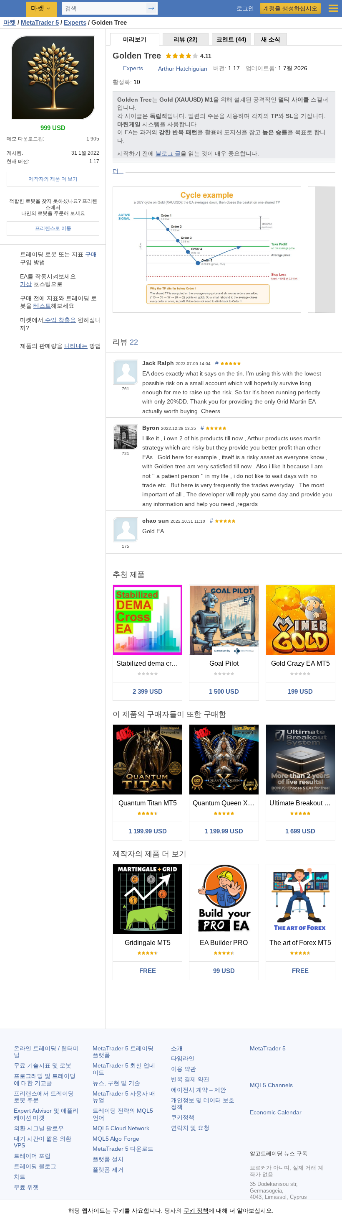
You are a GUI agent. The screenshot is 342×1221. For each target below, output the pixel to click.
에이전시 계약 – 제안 (198, 1089)
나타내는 (76, 345)
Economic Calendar (276, 1112)
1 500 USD (224, 691)
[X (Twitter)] (282, 1142)
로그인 (245, 8)
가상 (26, 284)
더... (118, 171)
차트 (19, 1176)
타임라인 (182, 1058)
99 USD (224, 970)
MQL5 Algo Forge (116, 1138)
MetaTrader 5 (268, 1048)
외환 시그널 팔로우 (39, 1128)
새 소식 (270, 39)
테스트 (42, 305)
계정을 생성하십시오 (290, 8)
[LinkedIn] (308, 1142)
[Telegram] (268, 1142)
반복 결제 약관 (190, 1079)
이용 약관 (183, 1068)
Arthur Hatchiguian (182, 68)
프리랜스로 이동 (53, 228)
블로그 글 (168, 153)
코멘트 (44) (231, 39)
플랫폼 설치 (108, 1159)
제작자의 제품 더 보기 (53, 179)
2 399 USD (148, 691)
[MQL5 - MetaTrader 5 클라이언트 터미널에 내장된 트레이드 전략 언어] (13, 8)
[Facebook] (255, 1142)
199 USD (300, 691)
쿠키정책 (182, 1117)
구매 (91, 254)
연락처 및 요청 (190, 1127)
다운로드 (123, 1148)
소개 (177, 1048)
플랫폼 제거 (108, 1169)
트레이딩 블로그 (35, 1166)
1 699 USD (300, 831)
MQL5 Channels (271, 1085)
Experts (133, 68)
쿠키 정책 (196, 1210)
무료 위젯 (26, 1187)
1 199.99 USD (147, 831)
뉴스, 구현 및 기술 (116, 1083)
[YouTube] (295, 1142)
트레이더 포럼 (32, 1155)
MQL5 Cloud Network (121, 1128)
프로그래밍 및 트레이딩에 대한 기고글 (44, 1079)
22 (134, 342)
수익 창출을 (59, 320)
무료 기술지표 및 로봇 (42, 1065)
